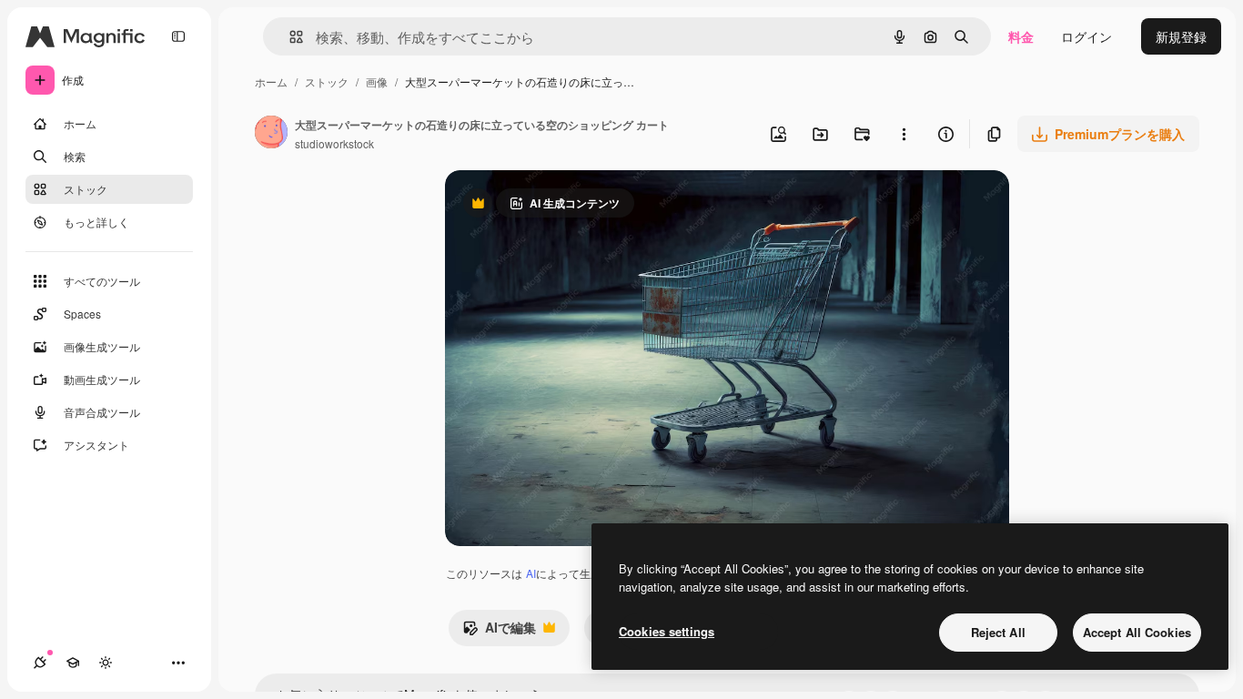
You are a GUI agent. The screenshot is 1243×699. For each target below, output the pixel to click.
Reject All (998, 632)
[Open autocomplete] (289, 37)
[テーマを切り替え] (105, 662)
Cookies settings (666, 631)
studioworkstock (334, 143)
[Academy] (72, 662)
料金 (1021, 36)
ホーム (271, 81)
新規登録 (1181, 36)
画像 (377, 81)
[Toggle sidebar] (178, 36)
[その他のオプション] (903, 134)
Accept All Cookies (1137, 632)
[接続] (40, 662)
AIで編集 (499, 631)
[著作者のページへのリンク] (271, 134)
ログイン (1086, 36)
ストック (327, 81)
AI (531, 573)
